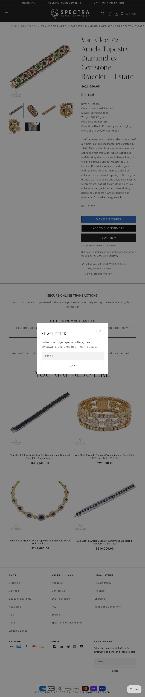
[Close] (99, 331)
